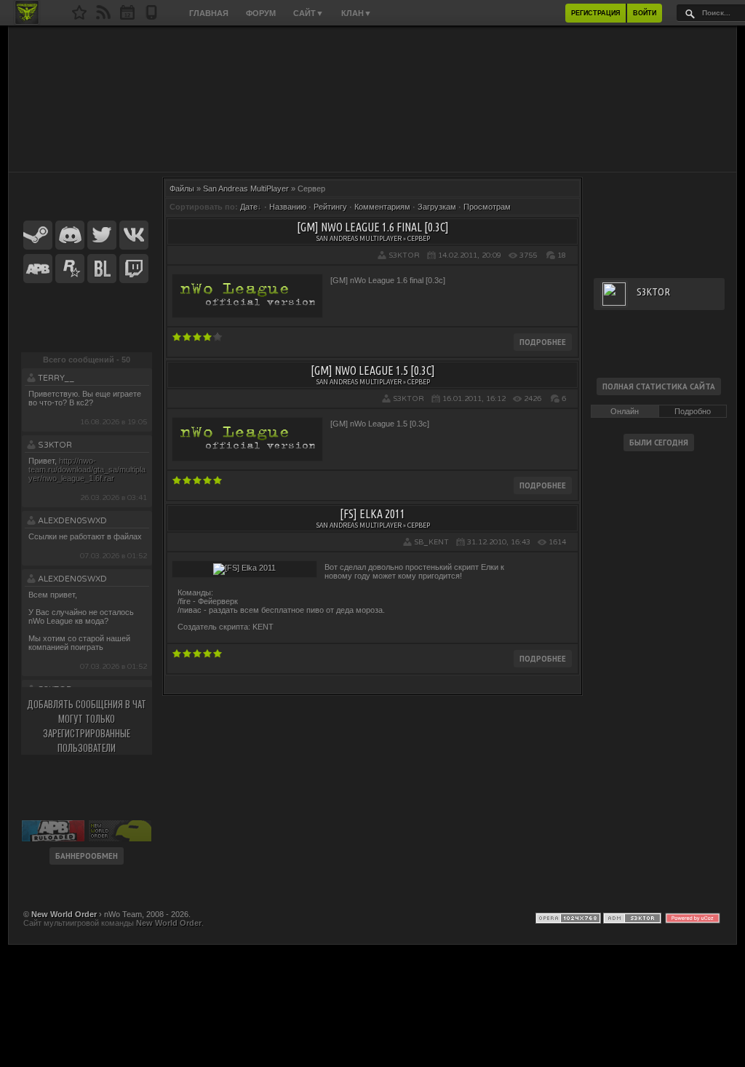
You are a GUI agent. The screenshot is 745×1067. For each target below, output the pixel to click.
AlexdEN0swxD (72, 520)
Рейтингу (330, 206)
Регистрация (595, 13)
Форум (261, 13)
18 (561, 255)
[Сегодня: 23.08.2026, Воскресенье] (127, 17)
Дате (249, 206)
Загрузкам (437, 206)
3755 (528, 255)
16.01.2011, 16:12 (474, 398)
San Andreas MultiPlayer (246, 188)
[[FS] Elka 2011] (244, 567)
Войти (644, 13)
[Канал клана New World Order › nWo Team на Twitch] (134, 269)
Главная (208, 13)
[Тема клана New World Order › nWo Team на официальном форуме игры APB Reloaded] (38, 269)
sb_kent (431, 542)
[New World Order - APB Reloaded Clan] (79, 17)
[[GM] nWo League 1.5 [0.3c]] (247, 454)
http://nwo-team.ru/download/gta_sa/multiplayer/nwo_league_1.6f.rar (87, 469)
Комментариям (382, 206)
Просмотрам (487, 206)
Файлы (182, 188)
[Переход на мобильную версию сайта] (151, 17)
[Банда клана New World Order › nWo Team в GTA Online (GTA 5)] (70, 269)
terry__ (56, 378)
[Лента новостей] (103, 17)
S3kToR (55, 445)
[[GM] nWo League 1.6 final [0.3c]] (247, 310)
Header (372, 99)
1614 (557, 542)
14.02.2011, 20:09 (469, 255)
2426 (532, 398)
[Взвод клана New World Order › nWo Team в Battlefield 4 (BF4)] (102, 269)
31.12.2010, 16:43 (498, 542)
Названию (287, 206)
